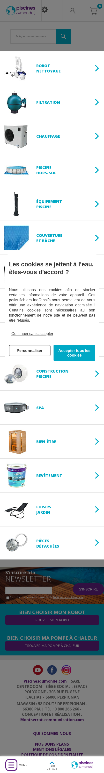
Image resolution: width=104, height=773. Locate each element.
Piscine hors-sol (46, 170)
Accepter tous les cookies (74, 353)
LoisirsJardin (43, 509)
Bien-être (46, 441)
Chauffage (48, 136)
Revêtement (49, 475)
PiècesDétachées (47, 543)
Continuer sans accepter (32, 333)
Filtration (48, 102)
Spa (40, 407)
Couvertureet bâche (49, 238)
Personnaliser (29, 351)
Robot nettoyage (48, 68)
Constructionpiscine (52, 373)
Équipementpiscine (49, 204)
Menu (23, 765)
